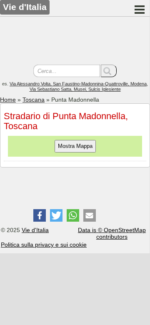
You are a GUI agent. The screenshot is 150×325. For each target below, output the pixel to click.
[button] (39, 215)
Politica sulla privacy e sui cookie (44, 244)
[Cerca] (109, 71)
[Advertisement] (75, 41)
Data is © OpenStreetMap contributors (112, 233)
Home (8, 99)
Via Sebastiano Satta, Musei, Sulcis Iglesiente (75, 89)
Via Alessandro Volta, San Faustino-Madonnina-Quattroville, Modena (78, 83)
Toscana (33, 99)
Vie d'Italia (35, 230)
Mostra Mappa (75, 146)
